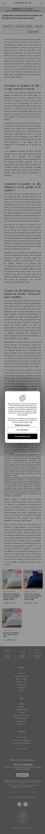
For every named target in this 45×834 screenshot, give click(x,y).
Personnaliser (23, 430)
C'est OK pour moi (22, 436)
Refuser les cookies (22, 425)
